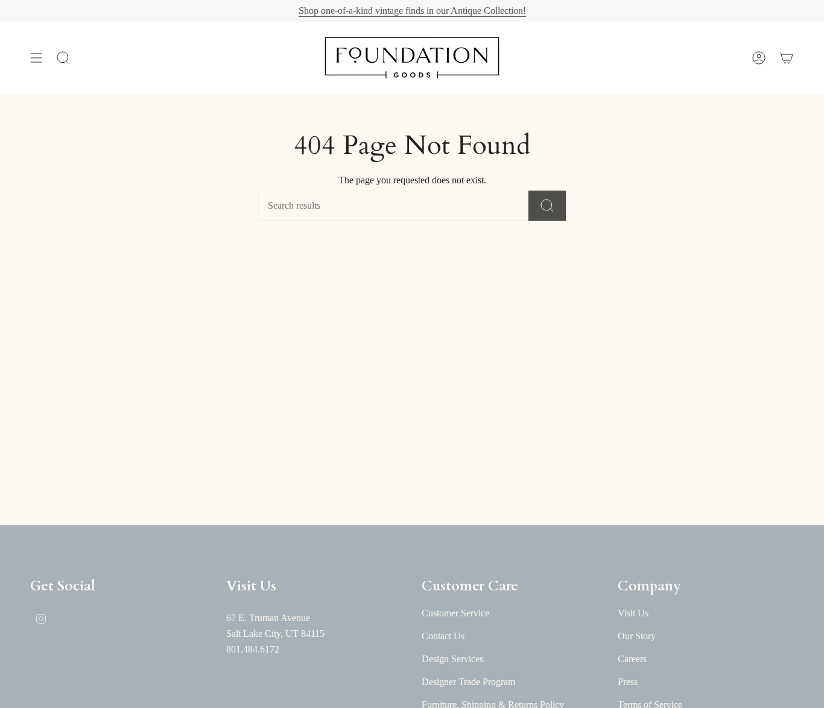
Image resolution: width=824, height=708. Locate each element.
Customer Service (455, 613)
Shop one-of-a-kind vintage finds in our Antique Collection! (412, 10)
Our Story (637, 636)
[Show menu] (36, 58)
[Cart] (786, 58)
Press (628, 682)
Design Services (452, 659)
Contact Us (443, 636)
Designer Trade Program (468, 682)
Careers (632, 659)
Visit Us (633, 613)
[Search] (547, 206)
